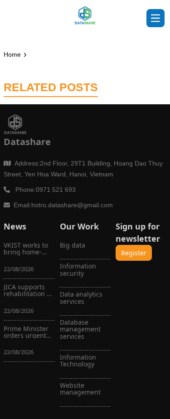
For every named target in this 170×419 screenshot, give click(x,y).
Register (133, 252)
